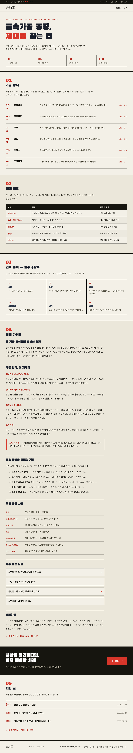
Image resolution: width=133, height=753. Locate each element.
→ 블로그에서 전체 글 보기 (20, 730)
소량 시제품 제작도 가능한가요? (21, 581)
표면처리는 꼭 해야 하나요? (19, 601)
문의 (125, 8)
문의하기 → (117, 660)
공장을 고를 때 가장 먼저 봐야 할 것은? (24, 591)
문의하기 (40, 746)
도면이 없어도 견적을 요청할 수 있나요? (24, 572)
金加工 (10, 7)
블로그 (118, 8)
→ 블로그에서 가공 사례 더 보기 (22, 636)
